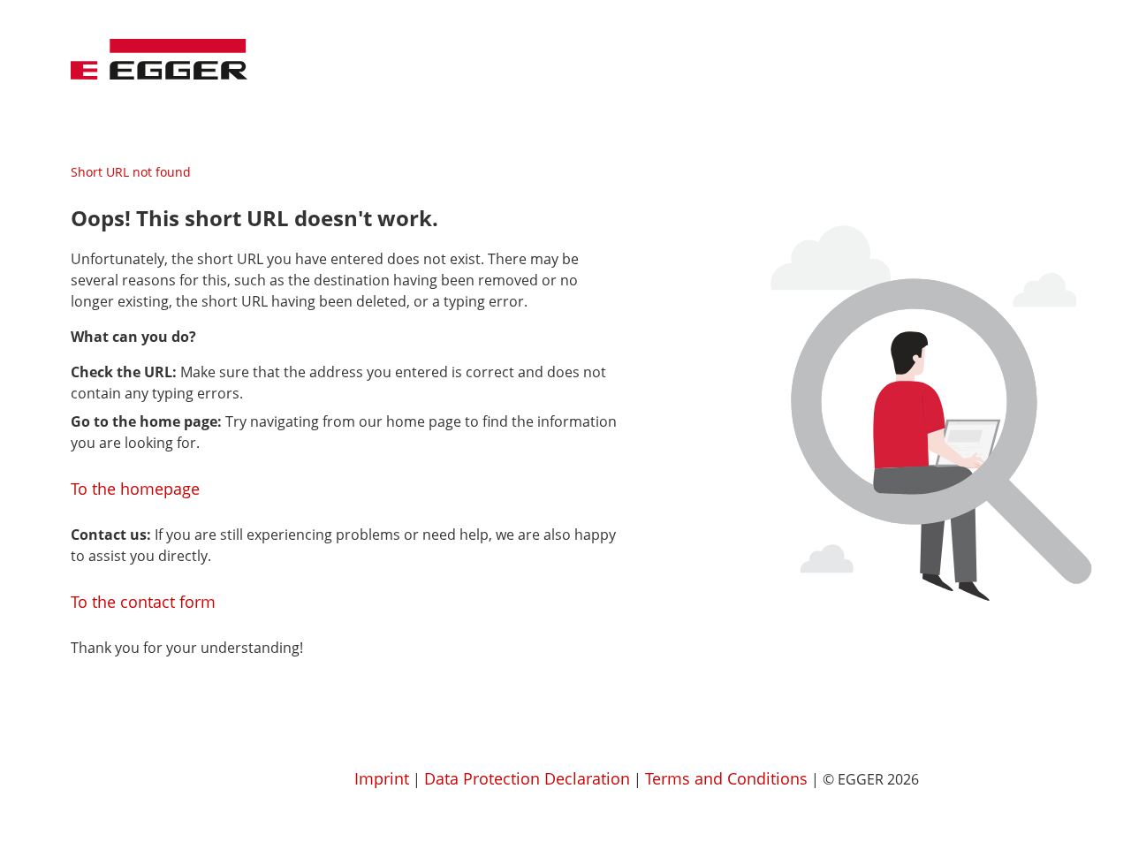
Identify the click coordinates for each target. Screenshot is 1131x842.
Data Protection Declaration (527, 778)
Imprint (381, 778)
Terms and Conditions (726, 778)
